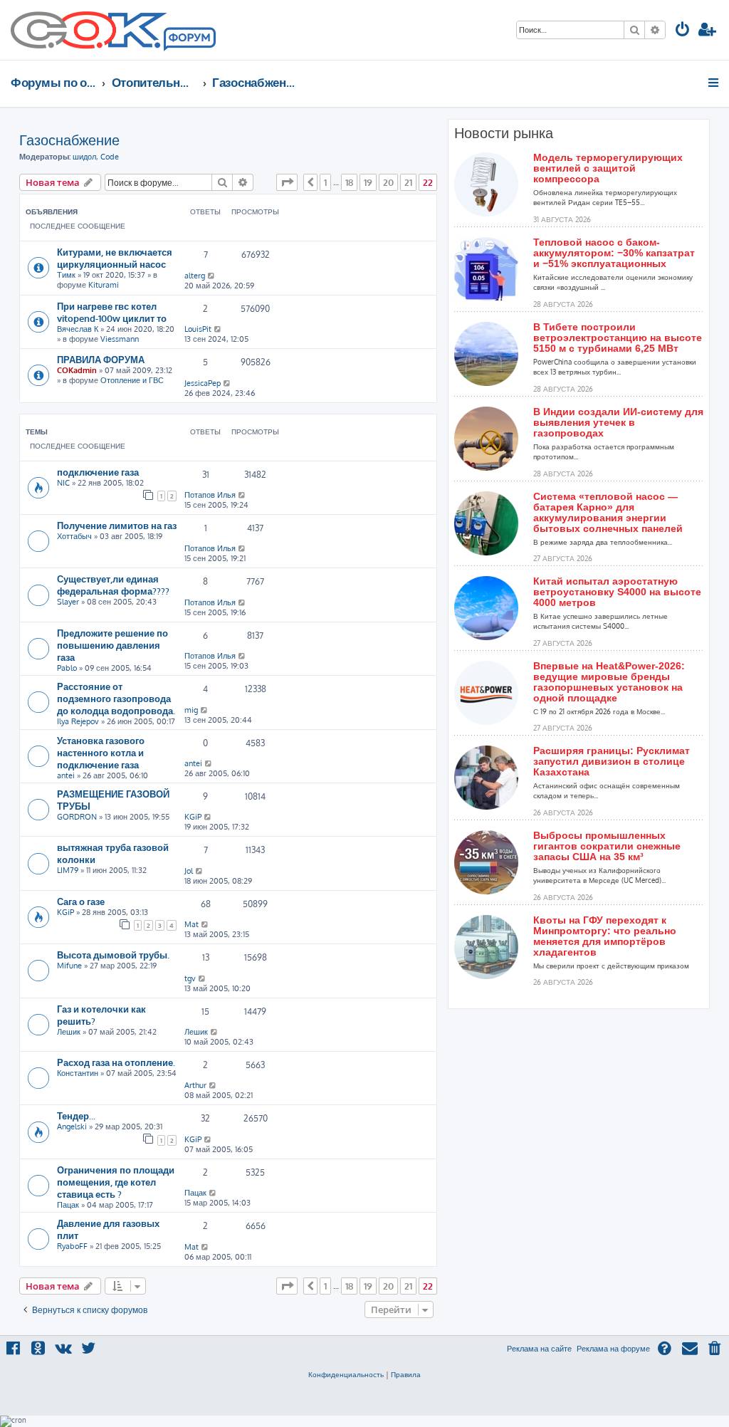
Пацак (68, 1205)
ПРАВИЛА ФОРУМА (101, 359)
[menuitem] (683, 31)
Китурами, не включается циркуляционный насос (114, 258)
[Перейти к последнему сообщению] (211, 276)
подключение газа (98, 472)
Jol (188, 871)
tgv (190, 978)
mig (191, 710)
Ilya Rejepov (78, 721)
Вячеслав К (77, 329)
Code (109, 157)
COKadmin (77, 370)
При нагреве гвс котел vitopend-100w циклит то (112, 312)
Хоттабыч (74, 536)
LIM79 (67, 870)
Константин (77, 1073)
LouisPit (197, 329)
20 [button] (388, 182)
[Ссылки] (714, 82)
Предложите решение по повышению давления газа (112, 645)
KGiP (192, 817)
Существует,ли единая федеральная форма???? (113, 585)
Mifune (69, 966)
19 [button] (368, 182)
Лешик (68, 1032)
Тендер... (76, 1115)
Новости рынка (503, 133)
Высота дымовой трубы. (113, 954)
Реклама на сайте (539, 1349)
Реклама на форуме (613, 1349)
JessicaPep (202, 383)
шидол (84, 157)
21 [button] (408, 182)
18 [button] (349, 182)
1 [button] (325, 182)
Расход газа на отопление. (116, 1062)
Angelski (72, 1126)
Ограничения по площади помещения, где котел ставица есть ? (115, 1182)
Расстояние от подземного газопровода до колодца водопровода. (116, 698)
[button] (287, 182)
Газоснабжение (69, 139)
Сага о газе (81, 901)
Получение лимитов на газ (117, 525)
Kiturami (103, 285)
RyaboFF (72, 1246)
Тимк (66, 275)
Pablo (67, 668)
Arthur (195, 1085)
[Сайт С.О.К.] (113, 30)
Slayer (68, 602)
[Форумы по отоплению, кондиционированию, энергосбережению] (189, 40)
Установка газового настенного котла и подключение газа (101, 752)
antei (66, 775)
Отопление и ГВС (132, 380)
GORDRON (77, 817)
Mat (191, 924)
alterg (194, 276)
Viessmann (119, 339)
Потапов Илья (210, 495)
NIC (63, 483)
